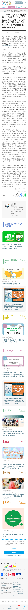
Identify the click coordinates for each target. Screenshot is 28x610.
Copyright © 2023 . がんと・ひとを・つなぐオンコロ (14, 601)
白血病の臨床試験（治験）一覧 (11, 284)
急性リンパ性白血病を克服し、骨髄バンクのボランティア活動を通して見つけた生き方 (13, 496)
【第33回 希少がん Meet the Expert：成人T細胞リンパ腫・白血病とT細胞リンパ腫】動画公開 (13, 433)
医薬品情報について (18, 591)
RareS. (2, 582)
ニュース (4, 10)
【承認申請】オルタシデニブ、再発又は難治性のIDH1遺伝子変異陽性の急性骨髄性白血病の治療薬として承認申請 (13, 374)
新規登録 (14, 552)
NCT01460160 (7, 45)
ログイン (14, 548)
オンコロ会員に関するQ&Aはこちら (14, 555)
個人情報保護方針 (17, 584)
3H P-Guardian (4, 590)
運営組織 (15, 582)
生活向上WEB (4, 585)
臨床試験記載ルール (18, 589)
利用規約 (15, 586)
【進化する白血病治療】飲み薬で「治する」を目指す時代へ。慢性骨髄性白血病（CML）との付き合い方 (13, 466)
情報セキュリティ (17, 588)
